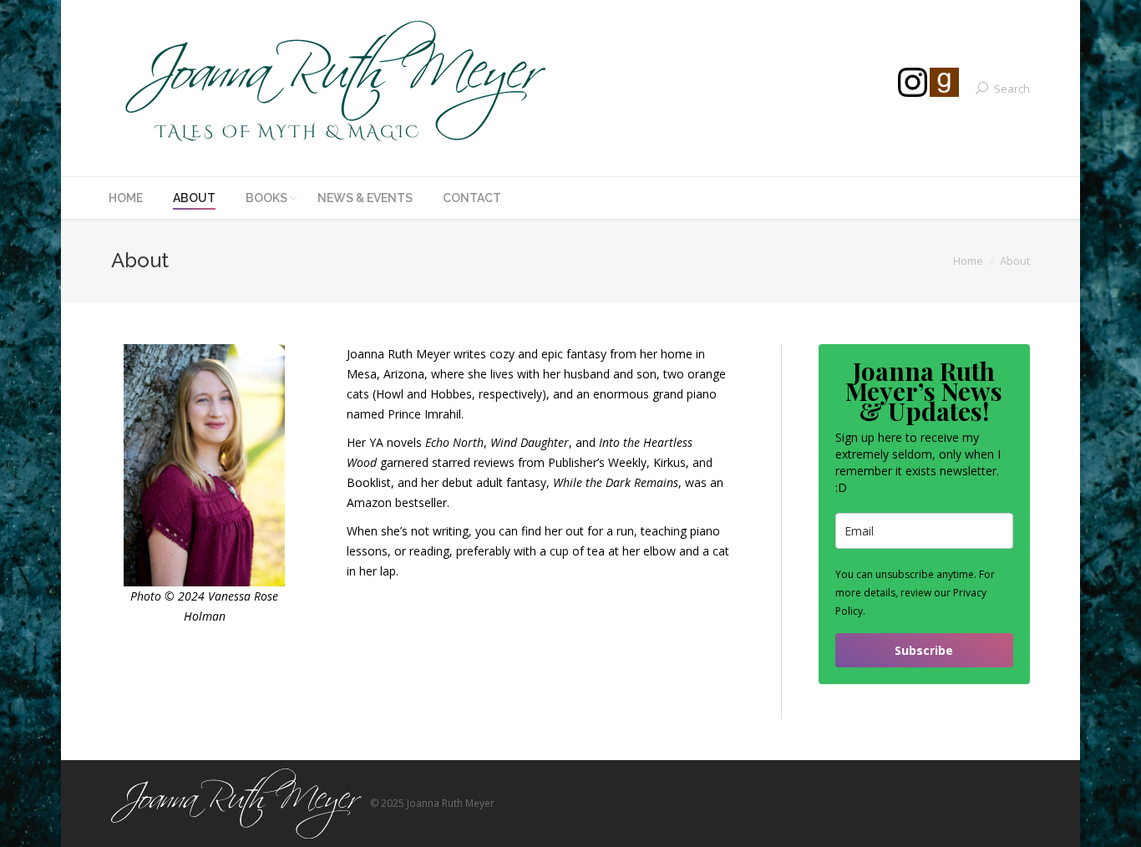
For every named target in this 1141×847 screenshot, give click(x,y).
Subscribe (924, 650)
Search (1012, 88)
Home (968, 260)
